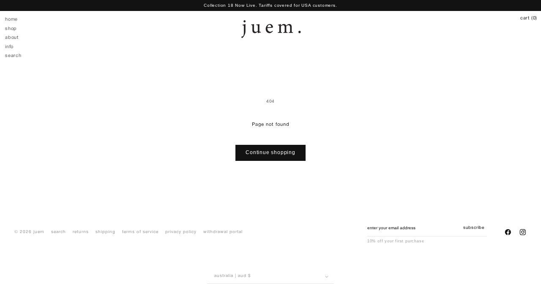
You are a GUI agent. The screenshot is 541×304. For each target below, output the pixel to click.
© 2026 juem (29, 232)
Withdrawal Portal (223, 232)
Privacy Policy (181, 232)
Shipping (105, 232)
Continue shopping (270, 152)
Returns (81, 232)
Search (58, 232)
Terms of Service (140, 232)
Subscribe (473, 228)
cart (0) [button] (528, 18)
